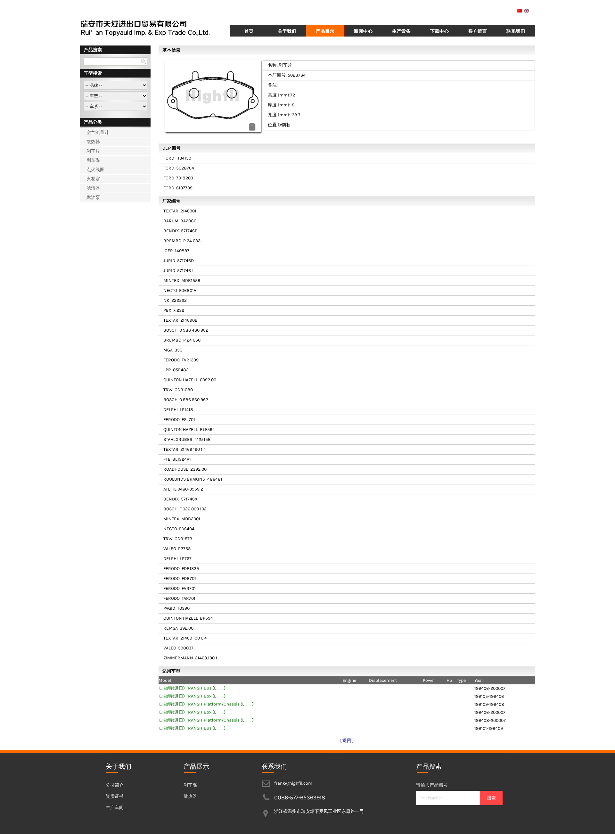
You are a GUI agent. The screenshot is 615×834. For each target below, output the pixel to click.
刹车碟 (93, 160)
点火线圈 (95, 169)
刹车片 (93, 151)
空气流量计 (97, 132)
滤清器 (93, 188)
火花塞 (93, 179)
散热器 (93, 142)
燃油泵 (93, 197)
